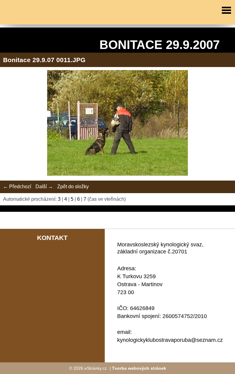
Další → (44, 186)
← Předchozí (17, 186)
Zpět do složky (73, 186)
